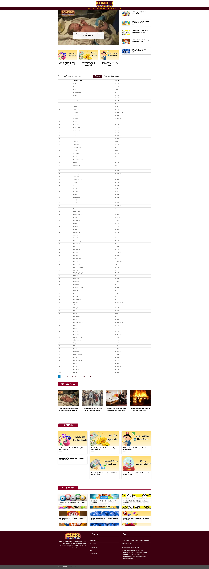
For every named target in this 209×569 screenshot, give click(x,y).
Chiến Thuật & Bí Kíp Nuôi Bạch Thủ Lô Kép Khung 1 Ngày (104, 473)
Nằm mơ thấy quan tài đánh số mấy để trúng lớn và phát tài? (116, 409)
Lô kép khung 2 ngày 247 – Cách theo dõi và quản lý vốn (136, 473)
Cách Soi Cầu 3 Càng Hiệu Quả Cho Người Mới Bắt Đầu (140, 31)
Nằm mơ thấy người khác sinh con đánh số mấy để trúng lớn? (88, 34)
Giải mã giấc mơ (100, 8)
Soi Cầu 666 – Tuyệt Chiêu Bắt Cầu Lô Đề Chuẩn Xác (140, 22)
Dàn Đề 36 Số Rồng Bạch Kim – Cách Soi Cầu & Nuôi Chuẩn (71, 459)
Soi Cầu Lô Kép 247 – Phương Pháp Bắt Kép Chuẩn (140, 40)
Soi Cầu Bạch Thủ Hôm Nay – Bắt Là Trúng (140, 12)
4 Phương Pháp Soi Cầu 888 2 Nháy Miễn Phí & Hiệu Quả (67, 63)
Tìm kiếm (98, 76)
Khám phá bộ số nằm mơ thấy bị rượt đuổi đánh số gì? (93, 409)
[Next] (151, 404)
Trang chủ (91, 8)
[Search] (58, 3)
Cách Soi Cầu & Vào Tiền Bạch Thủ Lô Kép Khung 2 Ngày (110, 63)
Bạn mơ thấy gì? (62, 76)
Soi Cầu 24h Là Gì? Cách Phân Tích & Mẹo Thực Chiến (136, 519)
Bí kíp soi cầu (117, 8)
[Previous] (57, 404)
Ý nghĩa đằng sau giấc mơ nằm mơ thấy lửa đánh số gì (140, 409)
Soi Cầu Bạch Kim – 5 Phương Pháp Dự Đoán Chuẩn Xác (89, 63)
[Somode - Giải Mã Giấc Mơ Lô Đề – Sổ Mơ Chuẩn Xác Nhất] (104, 3)
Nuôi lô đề (109, 8)
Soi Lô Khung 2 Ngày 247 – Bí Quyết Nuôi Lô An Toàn (140, 50)
